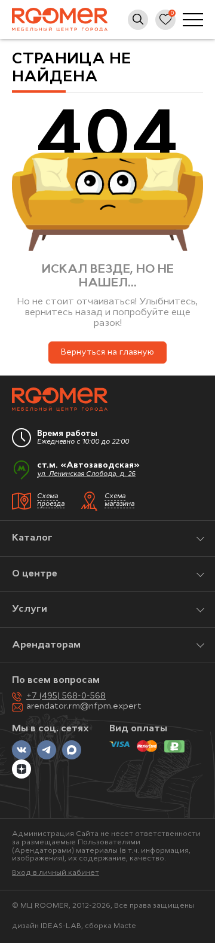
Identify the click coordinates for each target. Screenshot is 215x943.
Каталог (32, 538)
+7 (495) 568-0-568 (66, 696)
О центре (34, 574)
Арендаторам (46, 645)
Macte (124, 926)
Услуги (29, 609)
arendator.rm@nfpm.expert (84, 706)
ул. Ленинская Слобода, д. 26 (86, 474)
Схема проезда (50, 500)
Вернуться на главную (107, 352)
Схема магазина (119, 500)
